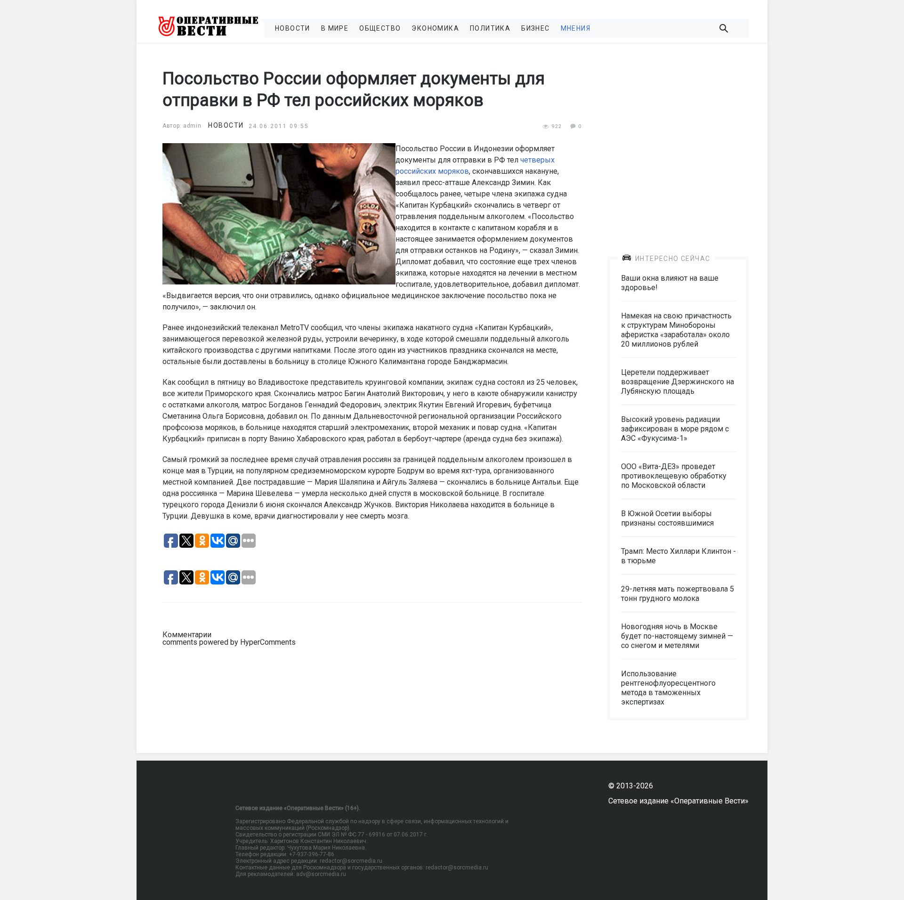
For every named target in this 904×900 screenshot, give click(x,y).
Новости (292, 28)
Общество (380, 28)
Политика (490, 28)
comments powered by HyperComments (229, 642)
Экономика (435, 28)
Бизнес (535, 28)
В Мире (334, 28)
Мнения (575, 28)
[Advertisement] (678, 142)
